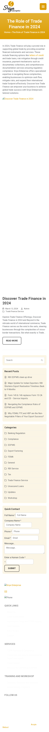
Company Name (12, 520)
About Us (11, 612)
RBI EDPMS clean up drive (20, 377)
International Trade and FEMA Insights (24, 621)
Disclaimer (19, 712)
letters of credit (36, 55)
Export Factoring (15, 451)
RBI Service (13, 468)
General (11, 462)
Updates (12, 492)
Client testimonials (15, 616)
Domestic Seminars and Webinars (22, 682)
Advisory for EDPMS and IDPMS (22, 668)
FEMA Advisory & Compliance (20, 650)
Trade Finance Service (15, 311)
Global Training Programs (18, 687)
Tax (9, 474)
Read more (12, 340)
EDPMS (11, 445)
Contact (10, 635)
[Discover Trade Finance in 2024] (24, 195)
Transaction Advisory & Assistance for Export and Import (24, 657)
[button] (43, 6)
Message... (9, 543)
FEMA (10, 457)
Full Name (9, 515)
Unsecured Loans (16, 486)
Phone (8, 531)
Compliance (13, 439)
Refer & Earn (12, 631)
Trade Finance (13, 663)
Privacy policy (8, 712)
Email (7, 538)
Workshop (12, 498)
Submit (12, 568)
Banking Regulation (16, 433)
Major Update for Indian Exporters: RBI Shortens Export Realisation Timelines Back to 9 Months (24, 386)
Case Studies (13, 626)
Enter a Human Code (14, 557)
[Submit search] (42, 360)
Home (7, 32)
